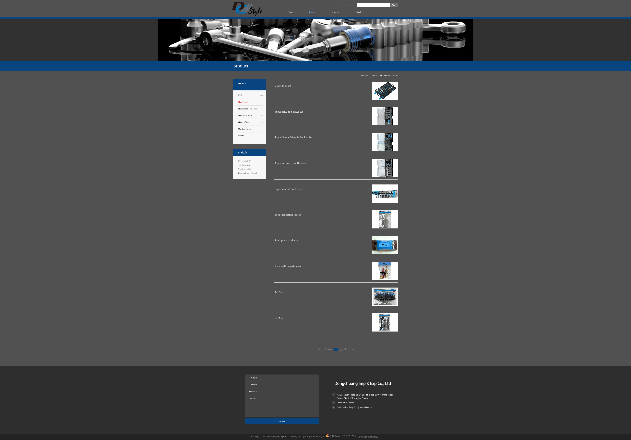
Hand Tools (392, 75)
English (343, 5)
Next (346, 349)
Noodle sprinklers (245, 169)
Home (290, 12)
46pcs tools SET (244, 161)
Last (352, 349)
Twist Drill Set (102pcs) (247, 173)
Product (383, 75)
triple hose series (244, 165)
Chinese (350, 5)
